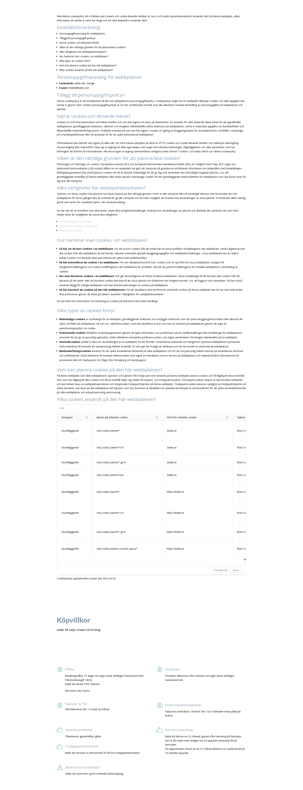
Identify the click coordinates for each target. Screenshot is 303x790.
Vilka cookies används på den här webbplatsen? (86, 70)
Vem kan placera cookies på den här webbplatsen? (87, 65)
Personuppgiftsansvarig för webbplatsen (82, 33)
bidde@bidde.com (79, 87)
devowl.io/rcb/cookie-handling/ (140, 301)
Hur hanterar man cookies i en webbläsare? (83, 56)
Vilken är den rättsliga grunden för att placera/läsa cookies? (92, 47)
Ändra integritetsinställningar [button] (75, 221)
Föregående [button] (221, 570)
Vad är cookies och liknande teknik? (79, 42)
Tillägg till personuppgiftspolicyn (77, 38)
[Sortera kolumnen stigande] (87, 417)
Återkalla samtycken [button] (70, 230)
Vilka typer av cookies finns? (75, 61)
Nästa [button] (236, 570)
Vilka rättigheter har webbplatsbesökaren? (83, 51)
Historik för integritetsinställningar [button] (78, 226)
